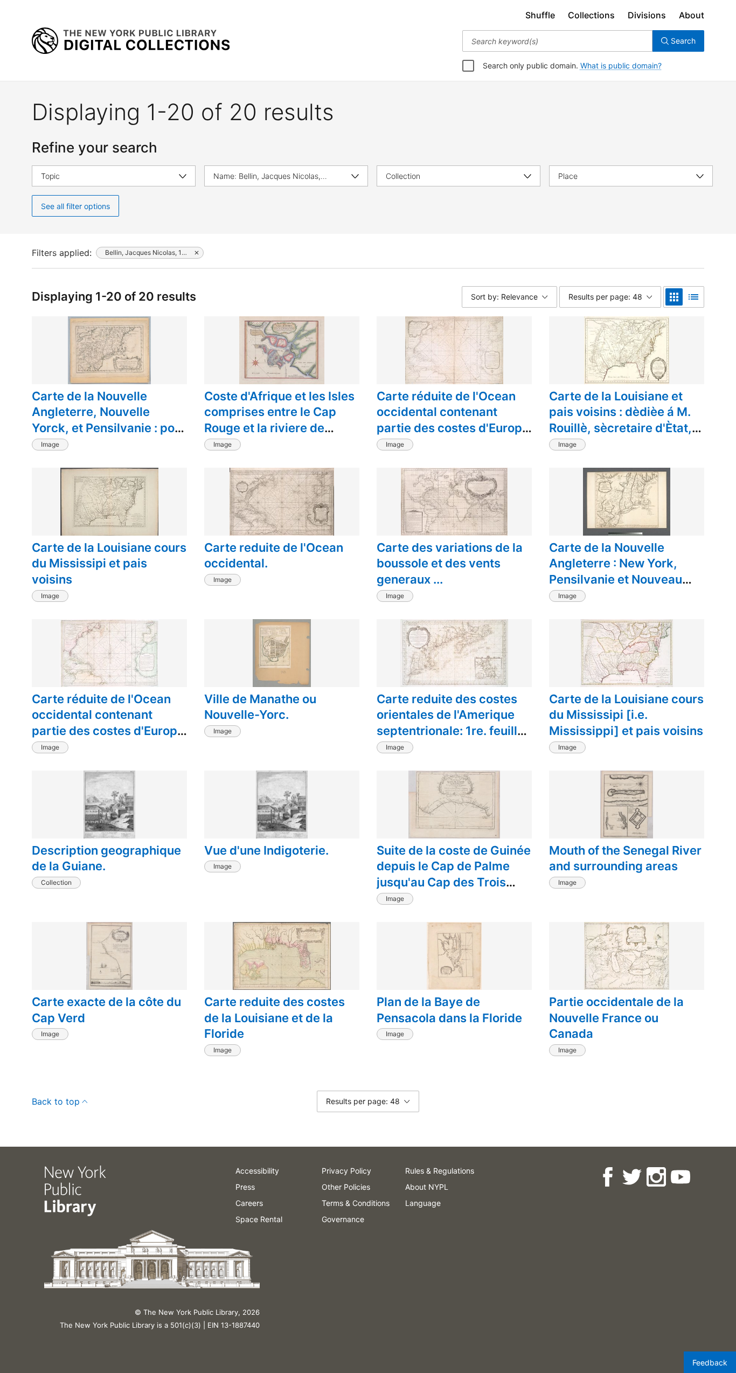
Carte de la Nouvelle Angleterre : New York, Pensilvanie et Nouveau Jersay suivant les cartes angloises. (620, 579)
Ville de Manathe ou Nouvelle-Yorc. (260, 707)
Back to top (56, 1101)
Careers (249, 1203)
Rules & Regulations (439, 1170)
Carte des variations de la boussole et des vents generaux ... (450, 563)
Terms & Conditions (356, 1203)
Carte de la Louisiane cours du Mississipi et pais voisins (109, 563)
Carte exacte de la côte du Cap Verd (106, 1010)
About (691, 15)
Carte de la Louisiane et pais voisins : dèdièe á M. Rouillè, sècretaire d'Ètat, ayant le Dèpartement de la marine (626, 428)
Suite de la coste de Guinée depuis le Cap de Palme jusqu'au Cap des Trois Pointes (454, 874)
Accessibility (257, 1170)
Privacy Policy (346, 1170)
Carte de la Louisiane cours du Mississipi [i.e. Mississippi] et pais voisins (626, 715)
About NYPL (426, 1186)
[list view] (693, 297)
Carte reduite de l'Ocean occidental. (273, 555)
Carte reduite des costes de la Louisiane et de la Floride (274, 1018)
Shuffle (540, 15)
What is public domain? (621, 65)
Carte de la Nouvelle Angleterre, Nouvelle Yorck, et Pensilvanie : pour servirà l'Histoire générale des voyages (109, 428)
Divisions (647, 15)
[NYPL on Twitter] (631, 1177)
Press (245, 1186)
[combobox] (557, 41)
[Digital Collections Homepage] (131, 40)
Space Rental (258, 1219)
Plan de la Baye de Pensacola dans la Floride (449, 1010)
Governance (343, 1219)
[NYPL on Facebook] (606, 1177)
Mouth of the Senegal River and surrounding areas (625, 858)
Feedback (709, 1362)
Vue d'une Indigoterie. (266, 850)
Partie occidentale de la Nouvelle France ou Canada (616, 1018)
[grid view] (674, 297)
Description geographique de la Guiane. (106, 858)
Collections (591, 15)
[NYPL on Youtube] (679, 1177)
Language (423, 1203)
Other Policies (346, 1186)
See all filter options (75, 206)
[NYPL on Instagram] (655, 1177)
